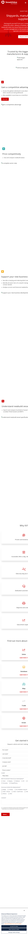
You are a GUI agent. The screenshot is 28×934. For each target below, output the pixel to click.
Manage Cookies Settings (14, 932)
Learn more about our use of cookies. (13, 923)
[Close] (24, 910)
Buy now (5, 99)
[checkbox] (3, 780)
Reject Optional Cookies (14, 929)
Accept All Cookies (14, 926)
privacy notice (15, 807)
